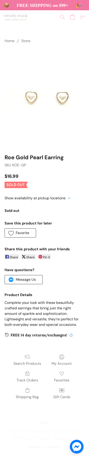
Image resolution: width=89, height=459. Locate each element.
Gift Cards (61, 396)
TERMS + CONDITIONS (28, 432)
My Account (62, 363)
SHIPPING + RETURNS (31, 439)
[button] (16, 17)
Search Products (27, 363)
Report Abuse (65, 439)
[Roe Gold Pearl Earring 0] (44, 97)
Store (25, 40)
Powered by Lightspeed (44, 447)
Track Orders (27, 380)
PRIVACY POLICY (65, 432)
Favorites (61, 380)
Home (9, 40)
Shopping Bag (27, 396)
